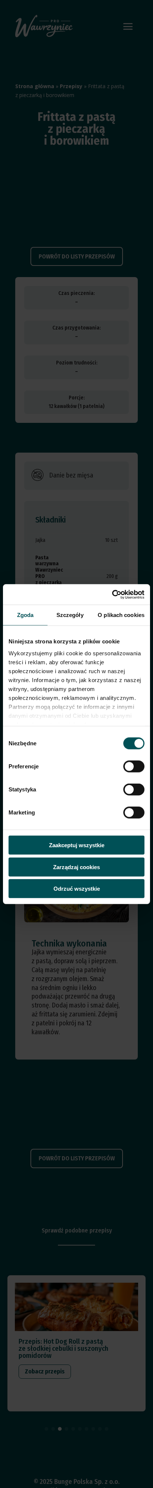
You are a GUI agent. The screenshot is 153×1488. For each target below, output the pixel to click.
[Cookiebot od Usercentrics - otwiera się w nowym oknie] (111, 594)
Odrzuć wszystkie (76, 889)
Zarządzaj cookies (76, 867)
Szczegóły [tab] (70, 615)
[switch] (133, 766)
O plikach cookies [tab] (121, 615)
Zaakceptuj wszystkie (76, 845)
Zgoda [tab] (25, 615)
